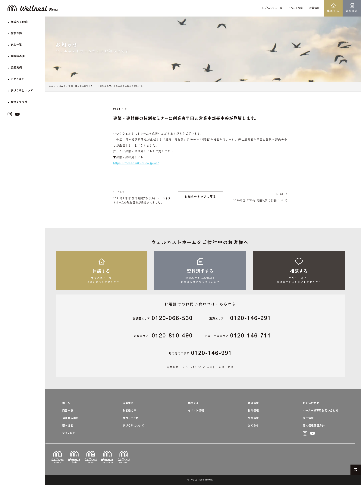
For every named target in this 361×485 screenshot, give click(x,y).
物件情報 (253, 411)
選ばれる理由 (70, 418)
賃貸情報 (253, 403)
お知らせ (60, 87)
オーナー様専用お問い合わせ (320, 411)
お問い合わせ (311, 403)
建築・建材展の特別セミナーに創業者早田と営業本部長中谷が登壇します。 (106, 87)
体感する (333, 11)
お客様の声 (130, 411)
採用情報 (308, 418)
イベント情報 (196, 411)
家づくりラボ (131, 418)
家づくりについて (133, 426)
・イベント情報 (294, 8)
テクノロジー (70, 433)
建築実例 (128, 403)
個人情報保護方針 (314, 426)
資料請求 (351, 11)
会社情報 (253, 418)
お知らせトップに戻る (200, 197)
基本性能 (67, 426)
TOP (51, 87)
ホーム (66, 403)
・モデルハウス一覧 (270, 8)
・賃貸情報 (313, 8)
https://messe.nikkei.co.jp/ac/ (136, 163)
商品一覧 (67, 411)
